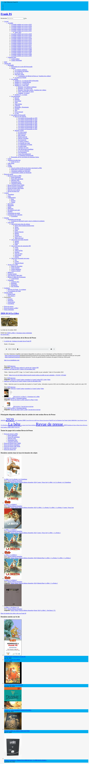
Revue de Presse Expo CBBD (16, 185)
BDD (5, 62)
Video (48, 379)
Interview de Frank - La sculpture (17, 289)
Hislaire (17, 233)
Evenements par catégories (15, 214)
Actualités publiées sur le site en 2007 (21, 52)
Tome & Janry (18, 253)
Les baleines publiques (21, 69)
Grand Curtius (20, 379)
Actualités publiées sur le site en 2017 (21, 37)
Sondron (17, 252)
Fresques (10, 299)
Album (16, 482)
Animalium (11, 194)
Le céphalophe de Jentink (25, 144)
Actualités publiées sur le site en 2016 (21, 43)
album (12, 482)
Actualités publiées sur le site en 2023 (21, 29)
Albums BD (7, 63)
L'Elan (9, 158)
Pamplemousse (22, 133)
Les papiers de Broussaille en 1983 (27, 124)
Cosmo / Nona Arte (42, 482)
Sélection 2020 (15, 180)
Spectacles (10, 300)
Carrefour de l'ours (23, 147)
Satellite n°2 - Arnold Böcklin (23, 82)
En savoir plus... (5, 334)
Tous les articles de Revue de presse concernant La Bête (26, 168)
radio (12, 367)
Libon (16, 230)
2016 (4, 420)
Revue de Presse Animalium (15, 186)
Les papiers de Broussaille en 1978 (27, 118)
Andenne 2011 (15, 281)
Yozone (16, 427)
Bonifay (13, 200)
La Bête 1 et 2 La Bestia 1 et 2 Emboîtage (15, 479)
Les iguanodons (22, 152)
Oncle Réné (18, 101)
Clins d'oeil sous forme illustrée (19, 239)
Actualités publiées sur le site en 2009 (21, 49)
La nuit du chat (19, 73)
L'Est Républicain (4, 425)
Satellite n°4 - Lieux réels (21, 85)
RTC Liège (44, 379)
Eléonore (17, 99)
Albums (13, 68)
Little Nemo (11, 163)
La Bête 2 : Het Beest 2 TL (11, 607)
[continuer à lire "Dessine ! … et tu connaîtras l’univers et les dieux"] (13, 708)
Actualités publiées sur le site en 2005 (21, 55)
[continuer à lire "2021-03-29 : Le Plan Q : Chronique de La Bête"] (8, 396)
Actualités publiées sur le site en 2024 (21, 26)
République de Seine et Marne (73, 425)
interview (16, 367)
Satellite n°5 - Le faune (21, 94)
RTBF (65, 425)
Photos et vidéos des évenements (17, 277)
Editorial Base (41, 558)
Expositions (14, 216)
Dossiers (6, 218)
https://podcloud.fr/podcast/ (12, 355)
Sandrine (17, 108)
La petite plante (22, 146)
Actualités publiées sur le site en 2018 (21, 38)
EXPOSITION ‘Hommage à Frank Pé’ (15, 656)
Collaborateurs (12, 197)
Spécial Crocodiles (23, 138)
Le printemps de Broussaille (25, 155)
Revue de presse (8, 174)
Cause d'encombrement (24, 154)
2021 (36, 399)
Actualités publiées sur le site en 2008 (21, 51)
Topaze (13, 202)
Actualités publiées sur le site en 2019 (21, 34)
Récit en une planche (20, 116)
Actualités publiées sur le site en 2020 (21, 35)
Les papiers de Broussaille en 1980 (27, 121)
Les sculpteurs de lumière (22, 71)
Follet (16, 244)
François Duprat (19, 263)
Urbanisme (11, 280)
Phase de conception (16, 266)
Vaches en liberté (15, 271)
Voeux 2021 (18, 32)
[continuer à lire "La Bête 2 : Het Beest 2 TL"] (13, 605)
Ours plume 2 (11, 295)
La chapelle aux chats (24, 143)
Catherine (17, 105)
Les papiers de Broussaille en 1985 (27, 127)
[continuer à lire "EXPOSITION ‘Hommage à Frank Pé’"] (13, 655)
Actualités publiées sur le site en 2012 (21, 45)
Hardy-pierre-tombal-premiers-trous (24, 225)
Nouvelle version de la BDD (12, 659)
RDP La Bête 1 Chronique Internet (17, 398)
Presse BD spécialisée (17, 179)
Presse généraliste (16, 177)
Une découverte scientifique (25, 149)
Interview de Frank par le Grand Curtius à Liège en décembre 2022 (22, 381)
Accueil (6, 21)
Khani (35, 610)
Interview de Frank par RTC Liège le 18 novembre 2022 (19, 369)
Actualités (10, 23)
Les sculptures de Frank (14, 291)
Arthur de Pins (19, 250)
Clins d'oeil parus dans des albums (20, 224)
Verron (16, 227)
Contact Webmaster (16, 60)
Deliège (17, 257)
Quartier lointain (12, 274)
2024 (35, 482)
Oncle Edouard (19, 112)
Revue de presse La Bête (14, 175)
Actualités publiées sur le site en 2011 (21, 46)
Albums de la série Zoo (14, 160)
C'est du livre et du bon (34, 409)
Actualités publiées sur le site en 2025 (21, 24)
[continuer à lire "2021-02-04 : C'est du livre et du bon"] (8, 406)
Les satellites (14, 79)
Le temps (23, 425)
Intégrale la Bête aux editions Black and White (17, 731)
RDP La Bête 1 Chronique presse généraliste (19, 333)
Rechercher (4, 18)
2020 (21, 409)
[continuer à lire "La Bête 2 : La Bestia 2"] (13, 503)
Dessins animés (8, 292)
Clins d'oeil (11, 222)
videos (13, 427)
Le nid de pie (27, 367)
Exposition (46, 420)
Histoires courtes (19, 130)
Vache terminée (15, 267)
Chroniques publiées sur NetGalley (20, 171)
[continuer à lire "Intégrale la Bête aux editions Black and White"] (13, 729)
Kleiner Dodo (11, 294)
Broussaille (11, 65)
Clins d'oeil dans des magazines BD (21, 246)
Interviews (10, 204)
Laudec (17, 249)
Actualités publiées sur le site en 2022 (21, 27)
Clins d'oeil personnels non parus (20, 258)
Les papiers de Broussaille (18, 115)
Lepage (17, 261)
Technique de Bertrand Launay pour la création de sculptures (27, 221)
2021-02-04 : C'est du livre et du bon (23, 406)
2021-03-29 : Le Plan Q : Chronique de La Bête (26, 396)
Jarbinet (17, 241)
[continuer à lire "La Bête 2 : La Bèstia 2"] (13, 553)
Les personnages (15, 96)
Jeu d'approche (22, 140)
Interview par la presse (14, 190)
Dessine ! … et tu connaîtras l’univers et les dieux (17, 710)
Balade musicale (22, 137)
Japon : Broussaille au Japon (26, 91)
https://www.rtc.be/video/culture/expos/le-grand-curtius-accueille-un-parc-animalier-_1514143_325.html (37, 375)
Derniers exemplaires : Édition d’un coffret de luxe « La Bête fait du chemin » (25, 760)
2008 (2, 420)
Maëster (17, 242)
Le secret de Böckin (23, 151)
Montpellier (14, 285)
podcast (21, 367)
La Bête (10, 166)
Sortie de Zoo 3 (15, 161)
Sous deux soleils (19, 74)
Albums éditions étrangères (14, 481)
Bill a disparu (21, 135)
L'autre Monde (80, 420)
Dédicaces (10, 208)
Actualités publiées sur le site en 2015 (21, 40)
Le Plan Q (32, 399)
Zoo (19, 427)
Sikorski (17, 228)
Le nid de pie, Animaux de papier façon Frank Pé (17, 341)
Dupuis (41, 420)
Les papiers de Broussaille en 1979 (27, 119)
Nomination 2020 (16, 182)
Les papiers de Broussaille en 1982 (27, 122)
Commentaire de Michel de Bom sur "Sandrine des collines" (34, 76)
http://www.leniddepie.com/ (11, 360)
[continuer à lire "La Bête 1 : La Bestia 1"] (13, 528)
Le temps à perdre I (23, 141)
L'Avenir (85, 420)
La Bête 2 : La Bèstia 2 (56, 507)
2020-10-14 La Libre (10, 313)
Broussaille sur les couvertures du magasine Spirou (25, 157)
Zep (16, 260)
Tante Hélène (18, 104)
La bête (22, 399)
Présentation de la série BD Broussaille (21, 66)
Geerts (16, 247)
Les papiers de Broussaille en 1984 (27, 126)
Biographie (11, 205)
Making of (10, 272)
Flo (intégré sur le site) (14, 210)
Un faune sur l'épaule (20, 77)
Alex (16, 110)
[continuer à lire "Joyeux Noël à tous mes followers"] (13, 683)
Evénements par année (14, 213)
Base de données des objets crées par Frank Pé (13, 613)
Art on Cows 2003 (13, 264)
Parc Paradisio (15, 286)
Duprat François (19, 232)
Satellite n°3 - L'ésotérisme (22, 84)
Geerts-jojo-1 (18, 236)
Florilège (10, 211)
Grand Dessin (15, 278)
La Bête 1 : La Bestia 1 (10, 529)
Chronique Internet (16, 183)
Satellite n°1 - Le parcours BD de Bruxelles (26, 80)
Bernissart (14, 283)
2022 (35, 532)
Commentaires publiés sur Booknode (21, 172)
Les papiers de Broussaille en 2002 (27, 129)
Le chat (17, 113)
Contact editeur (15, 59)
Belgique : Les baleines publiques (27, 87)
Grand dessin (11, 302)
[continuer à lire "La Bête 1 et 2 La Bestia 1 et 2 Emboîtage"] (13, 477)
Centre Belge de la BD (31, 420)
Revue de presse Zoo (13, 191)
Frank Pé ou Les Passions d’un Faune (58, 420)
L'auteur (6, 193)
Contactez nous (12, 57)
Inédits (9, 207)
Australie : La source (23, 93)
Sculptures (7, 288)
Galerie (70, 420)
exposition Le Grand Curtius (32, 379)
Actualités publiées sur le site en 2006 (21, 54)
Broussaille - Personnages (22, 107)
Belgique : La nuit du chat (25, 88)
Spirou (9, 165)
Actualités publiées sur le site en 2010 (21, 48)
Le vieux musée (22, 132)
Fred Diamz (18, 255)
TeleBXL (5, 427)
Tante (16, 102)
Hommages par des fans (14, 219)
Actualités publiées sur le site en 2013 (21, 41)
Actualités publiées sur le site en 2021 (21, 31)
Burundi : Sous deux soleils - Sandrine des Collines (32, 90)
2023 (35, 507)
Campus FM (35, 367)
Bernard (17, 98)
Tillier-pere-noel (19, 238)
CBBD (24, 420)
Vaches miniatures (16, 269)
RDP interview (11, 366)
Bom (12, 199)
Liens (9, 196)
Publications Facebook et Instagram (21, 169)
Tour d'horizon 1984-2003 (15, 275)
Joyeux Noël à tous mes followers (13, 685)
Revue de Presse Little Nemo (16, 188)
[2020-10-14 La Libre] (9, 327)
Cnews (38, 420)
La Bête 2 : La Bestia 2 (10, 504)
